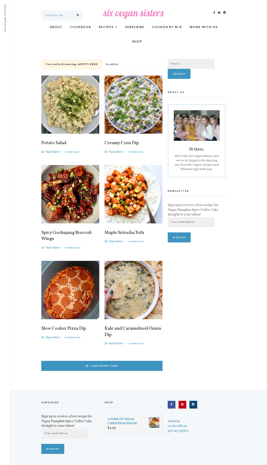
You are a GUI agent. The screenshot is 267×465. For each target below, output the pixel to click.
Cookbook (80, 27)
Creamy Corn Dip (122, 143)
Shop (137, 41)
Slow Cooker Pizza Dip (63, 328)
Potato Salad (53, 143)
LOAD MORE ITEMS (104, 365)
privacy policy (178, 431)
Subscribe (134, 27)
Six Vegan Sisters (50, 152)
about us (174, 421)
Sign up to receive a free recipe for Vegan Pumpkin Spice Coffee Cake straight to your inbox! (193, 210)
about (56, 27)
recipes (106, 27)
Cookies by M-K (167, 27)
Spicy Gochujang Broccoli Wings (66, 236)
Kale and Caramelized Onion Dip (133, 331)
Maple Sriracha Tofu (124, 233)
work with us (204, 27)
